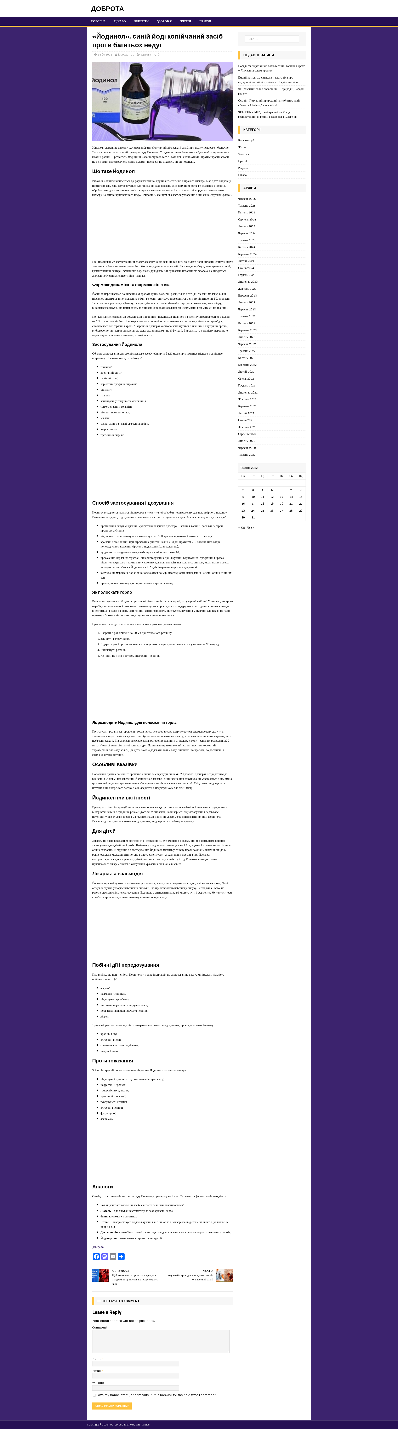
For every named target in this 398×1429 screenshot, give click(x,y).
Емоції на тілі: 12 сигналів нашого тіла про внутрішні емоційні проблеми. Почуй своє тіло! (268, 80)
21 (291, 503)
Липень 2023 (246, 302)
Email (97, 1370)
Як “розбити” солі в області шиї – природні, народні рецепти (271, 91)
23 (243, 510)
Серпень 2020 (247, 433)
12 (272, 496)
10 (253, 496)
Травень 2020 (247, 454)
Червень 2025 (247, 198)
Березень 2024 (247, 254)
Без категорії (246, 140)
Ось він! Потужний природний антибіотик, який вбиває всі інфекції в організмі (269, 103)
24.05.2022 (105, 54)
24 (253, 510)
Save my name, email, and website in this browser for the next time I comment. (156, 1395)
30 (243, 517)
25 (262, 510)
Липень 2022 (246, 336)
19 (272, 503)
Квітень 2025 (246, 212)
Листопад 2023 (248, 281)
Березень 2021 (247, 406)
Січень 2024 (246, 267)
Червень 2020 (247, 447)
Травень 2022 (247, 350)
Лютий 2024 (246, 260)
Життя (185, 21)
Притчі (205, 21)
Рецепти (141, 21)
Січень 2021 (246, 420)
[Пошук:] (271, 38)
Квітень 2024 (246, 246)
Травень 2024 (247, 240)
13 (281, 496)
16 (243, 503)
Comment (99, 1327)
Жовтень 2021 (247, 399)
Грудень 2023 (246, 274)
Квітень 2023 (246, 323)
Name (97, 1358)
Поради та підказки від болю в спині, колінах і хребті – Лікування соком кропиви (272, 68)
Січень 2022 (246, 378)
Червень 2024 (247, 233)
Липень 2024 (246, 226)
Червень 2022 (247, 343)
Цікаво (120, 21)
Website (98, 1382)
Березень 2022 (247, 364)
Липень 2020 (246, 440)
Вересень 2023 (247, 295)
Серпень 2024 (247, 219)
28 (291, 510)
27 (281, 510)
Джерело (98, 1246)
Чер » (250, 527)
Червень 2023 (247, 309)
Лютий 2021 (246, 413)
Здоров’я (164, 21)
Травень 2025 (247, 205)
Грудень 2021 (246, 385)
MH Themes (143, 1424)
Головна (98, 21)
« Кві (241, 527)
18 (262, 503)
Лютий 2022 (246, 371)
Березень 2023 (247, 330)
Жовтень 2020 (247, 427)
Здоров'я (146, 54)
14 (291, 496)
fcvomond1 (126, 54)
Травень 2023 (247, 316)
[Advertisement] (162, 230)
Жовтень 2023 (247, 288)
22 (300, 503)
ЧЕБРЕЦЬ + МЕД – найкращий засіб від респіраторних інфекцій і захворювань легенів (267, 114)
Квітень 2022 (246, 357)
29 (300, 510)
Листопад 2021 (248, 392)
